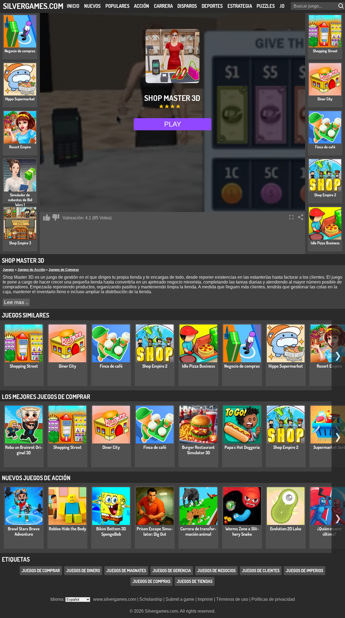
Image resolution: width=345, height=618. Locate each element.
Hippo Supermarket (285, 366)
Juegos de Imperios (304, 570)
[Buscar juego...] (341, 6)
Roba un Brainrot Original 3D (24, 450)
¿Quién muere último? (329, 531)
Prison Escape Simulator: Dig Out (155, 531)
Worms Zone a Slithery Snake (242, 531)
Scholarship (150, 599)
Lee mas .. (16, 302)
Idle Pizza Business (198, 366)
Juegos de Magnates (126, 570)
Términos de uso (232, 599)
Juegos (8, 270)
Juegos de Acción (31, 270)
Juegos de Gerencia (172, 570)
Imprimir (205, 599)
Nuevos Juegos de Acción (36, 478)
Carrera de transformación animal (198, 531)
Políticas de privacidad (273, 599)
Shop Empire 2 (154, 366)
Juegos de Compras (151, 581)
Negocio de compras (242, 366)
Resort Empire (329, 366)
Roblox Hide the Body (67, 528)
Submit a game (179, 599)
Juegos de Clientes (261, 570)
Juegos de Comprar (64, 270)
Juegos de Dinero (83, 570)
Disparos (187, 6)
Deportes (212, 6)
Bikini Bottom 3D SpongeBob (111, 531)
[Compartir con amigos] (300, 217)
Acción (141, 6)
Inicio (73, 6)
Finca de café (111, 366)
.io (282, 6)
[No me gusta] (55, 217)
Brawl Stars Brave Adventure (24, 531)
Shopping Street (24, 366)
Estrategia (239, 6)
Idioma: (57, 599)
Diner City (67, 366)
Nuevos (92, 6)
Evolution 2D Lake (285, 528)
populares (117, 6)
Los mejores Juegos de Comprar (46, 396)
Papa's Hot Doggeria (242, 447)
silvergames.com (33, 6)
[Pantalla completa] (291, 217)
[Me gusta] (46, 217)
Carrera (163, 6)
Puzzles (266, 6)
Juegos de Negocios (216, 570)
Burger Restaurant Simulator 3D (198, 450)
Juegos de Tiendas (194, 581)
